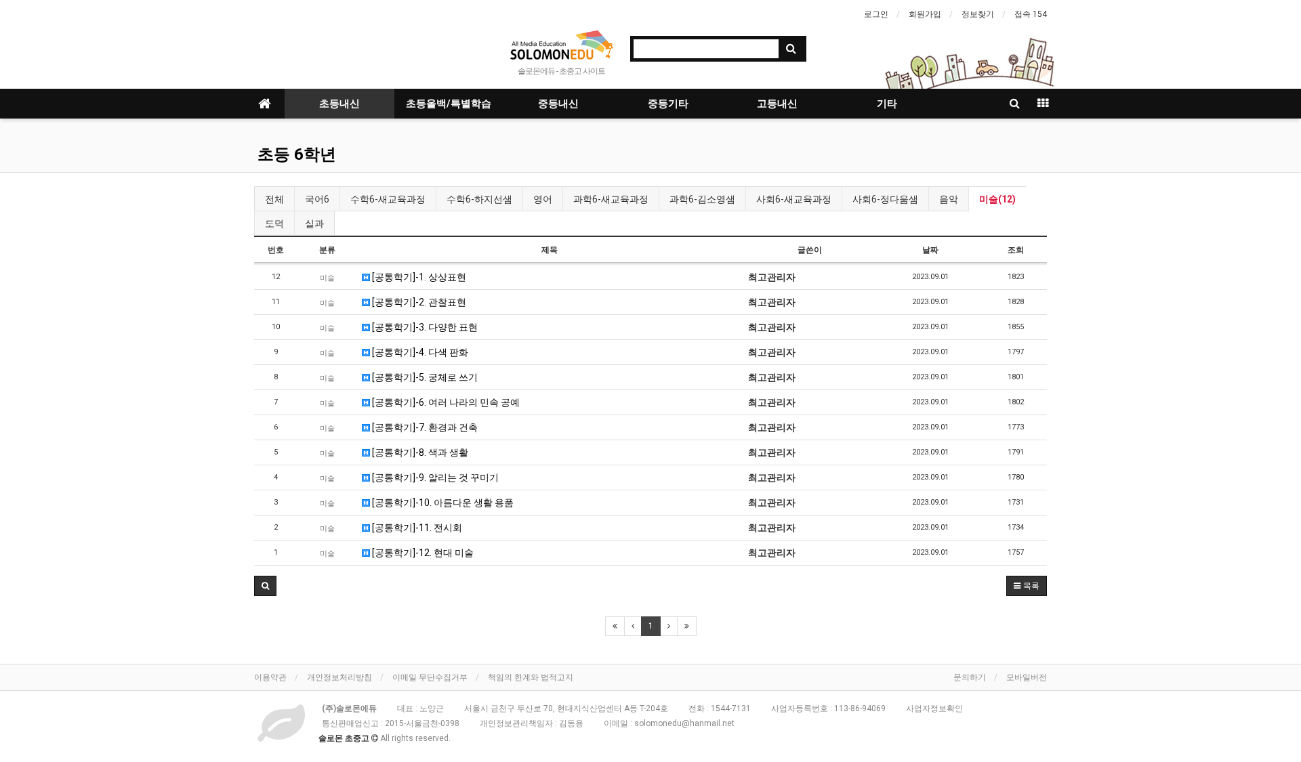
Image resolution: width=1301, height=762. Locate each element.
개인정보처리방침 (339, 677)
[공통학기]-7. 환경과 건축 (424, 427)
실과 (314, 223)
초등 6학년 (296, 154)
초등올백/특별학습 (448, 104)
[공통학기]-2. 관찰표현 (418, 302)
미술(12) (997, 199)
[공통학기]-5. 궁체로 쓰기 (424, 377)
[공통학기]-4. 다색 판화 (419, 352)
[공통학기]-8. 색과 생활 (419, 452)
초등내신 (339, 104)
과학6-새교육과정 (610, 199)
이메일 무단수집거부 (430, 677)
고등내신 (777, 104)
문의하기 (969, 677)
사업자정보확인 (934, 708)
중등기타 (668, 104)
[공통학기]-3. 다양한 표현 (424, 327)
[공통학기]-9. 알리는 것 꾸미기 (434, 477)
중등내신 (558, 104)
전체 (274, 199)
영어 (542, 199)
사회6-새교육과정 (793, 199)
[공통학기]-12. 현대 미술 (422, 552)
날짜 (930, 250)
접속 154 (1030, 14)
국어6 (317, 199)
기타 (887, 104)
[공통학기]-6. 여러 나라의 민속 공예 (445, 402)
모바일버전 (1026, 677)
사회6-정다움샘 (885, 199)
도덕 (274, 223)
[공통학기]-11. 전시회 (416, 527)
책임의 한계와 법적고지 (530, 677)
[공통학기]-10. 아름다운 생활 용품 (442, 502)
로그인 (876, 14)
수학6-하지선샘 (479, 199)
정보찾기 (978, 14)
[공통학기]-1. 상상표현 (418, 277)
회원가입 (925, 14)
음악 (948, 199)
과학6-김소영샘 (702, 199)
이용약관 (270, 677)
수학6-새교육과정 (388, 199)
